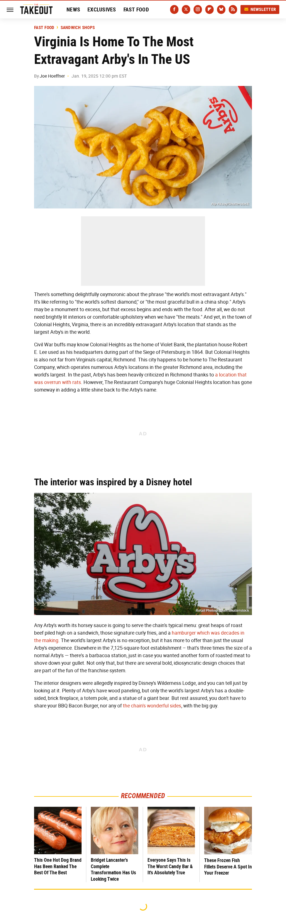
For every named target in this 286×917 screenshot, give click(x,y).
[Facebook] (174, 9)
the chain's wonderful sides (152, 706)
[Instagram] (198, 9)
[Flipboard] (209, 9)
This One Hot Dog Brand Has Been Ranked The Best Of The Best (58, 866)
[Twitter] (186, 9)
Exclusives (101, 9)
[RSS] (233, 9)
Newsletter (263, 9)
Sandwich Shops (78, 27)
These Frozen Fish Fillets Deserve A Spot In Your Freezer (228, 866)
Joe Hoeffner (52, 76)
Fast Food (136, 9)
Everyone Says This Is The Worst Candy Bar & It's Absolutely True (170, 866)
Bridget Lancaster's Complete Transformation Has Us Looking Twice (113, 869)
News (73, 9)
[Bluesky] (221, 9)
